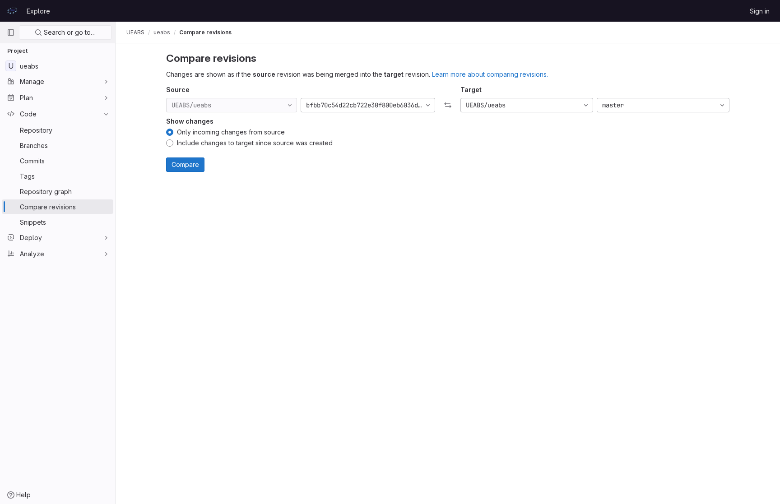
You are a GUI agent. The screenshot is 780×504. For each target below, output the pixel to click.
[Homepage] (12, 11)
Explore (38, 11)
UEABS (135, 32)
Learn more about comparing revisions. (490, 74)
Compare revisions (205, 32)
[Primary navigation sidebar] (11, 32)
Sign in (760, 11)
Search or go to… (69, 32)
